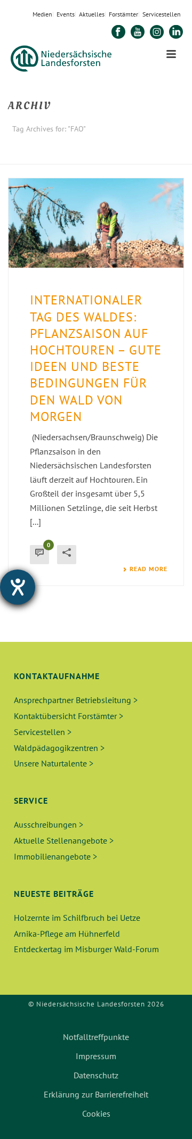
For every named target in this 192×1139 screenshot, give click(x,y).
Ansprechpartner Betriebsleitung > (76, 700)
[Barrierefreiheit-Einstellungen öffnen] (17, 587)
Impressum (96, 1056)
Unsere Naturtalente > (53, 763)
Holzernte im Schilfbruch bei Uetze (77, 917)
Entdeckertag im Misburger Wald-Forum (86, 949)
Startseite (86, 156)
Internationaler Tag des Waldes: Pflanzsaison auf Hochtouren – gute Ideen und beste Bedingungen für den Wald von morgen (96, 358)
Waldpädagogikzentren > (59, 747)
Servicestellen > (42, 732)
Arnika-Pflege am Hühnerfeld (67, 933)
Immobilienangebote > (55, 856)
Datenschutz (96, 1075)
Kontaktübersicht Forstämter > (68, 716)
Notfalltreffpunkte (96, 1037)
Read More (148, 569)
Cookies (96, 1113)
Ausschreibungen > (48, 824)
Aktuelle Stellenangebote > (64, 840)
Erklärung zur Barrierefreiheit (96, 1094)
